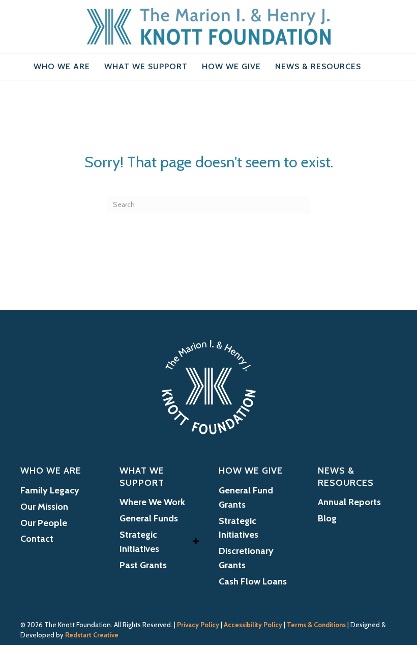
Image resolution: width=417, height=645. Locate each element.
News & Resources (318, 66)
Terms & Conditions (316, 625)
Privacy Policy (198, 625)
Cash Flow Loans (253, 581)
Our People (43, 523)
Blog (327, 518)
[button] (195, 541)
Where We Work (152, 502)
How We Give (231, 66)
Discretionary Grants (246, 558)
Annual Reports (349, 502)
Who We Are (62, 66)
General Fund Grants (246, 497)
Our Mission (44, 506)
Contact (36, 538)
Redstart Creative (91, 635)
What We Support (146, 66)
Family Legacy (49, 490)
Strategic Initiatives (139, 541)
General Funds (149, 518)
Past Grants (143, 565)
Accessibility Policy (253, 625)
